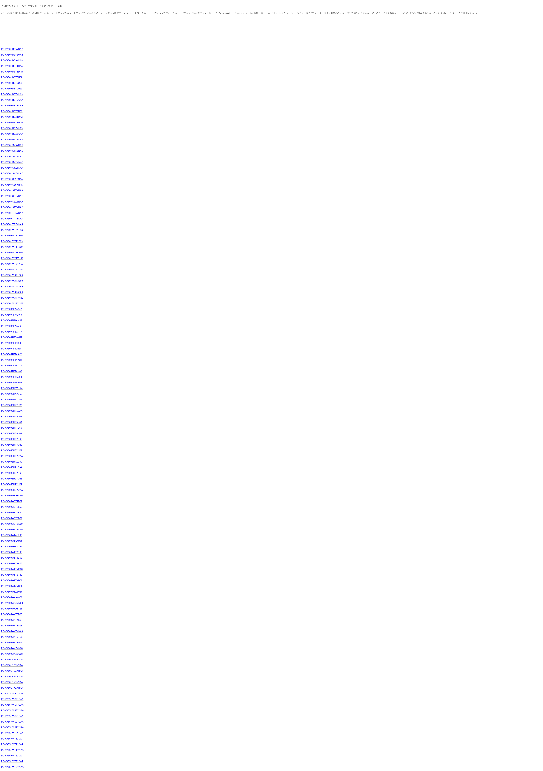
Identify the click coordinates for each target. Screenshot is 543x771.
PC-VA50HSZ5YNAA (12, 179)
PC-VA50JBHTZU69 (11, 462)
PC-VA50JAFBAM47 (11, 337)
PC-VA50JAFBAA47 (11, 332)
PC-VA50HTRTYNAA (12, 218)
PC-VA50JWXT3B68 (11, 614)
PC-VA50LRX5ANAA (12, 676)
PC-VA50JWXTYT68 (11, 637)
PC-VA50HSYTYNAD (12, 162)
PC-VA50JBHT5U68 (11, 416)
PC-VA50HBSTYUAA (12, 100)
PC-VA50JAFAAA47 (11, 309)
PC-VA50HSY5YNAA (12, 145)
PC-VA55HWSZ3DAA (12, 722)
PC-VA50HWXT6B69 (12, 292)
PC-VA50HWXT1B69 (12, 275)
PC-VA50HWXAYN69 (12, 269)
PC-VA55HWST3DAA (12, 705)
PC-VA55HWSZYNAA (12, 727)
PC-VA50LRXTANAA (12, 682)
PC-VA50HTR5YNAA (12, 213)
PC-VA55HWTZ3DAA (12, 761)
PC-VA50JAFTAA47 (11, 354)
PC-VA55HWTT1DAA (12, 739)
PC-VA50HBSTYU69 (12, 94)
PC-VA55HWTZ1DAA (12, 755)
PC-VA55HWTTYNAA (12, 750)
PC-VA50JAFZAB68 (11, 377)
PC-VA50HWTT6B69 (12, 252)
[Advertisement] (52, 31)
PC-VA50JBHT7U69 (11, 428)
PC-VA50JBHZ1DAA (11, 467)
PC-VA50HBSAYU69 (12, 60)
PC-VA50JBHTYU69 (11, 450)
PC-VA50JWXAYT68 (11, 609)
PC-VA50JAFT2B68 (11, 348)
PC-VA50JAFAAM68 (11, 326)
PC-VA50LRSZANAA (12, 671)
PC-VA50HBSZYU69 (12, 128)
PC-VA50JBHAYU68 (11, 399)
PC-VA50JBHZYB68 (11, 473)
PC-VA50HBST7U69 (11, 83)
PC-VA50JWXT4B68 (11, 620)
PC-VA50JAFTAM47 (11, 365)
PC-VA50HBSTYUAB (12, 105)
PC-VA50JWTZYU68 (11, 592)
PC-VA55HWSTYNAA (12, 710)
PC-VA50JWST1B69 (11, 501)
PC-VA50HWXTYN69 (12, 298)
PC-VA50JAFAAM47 (11, 320)
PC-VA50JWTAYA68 (11, 535)
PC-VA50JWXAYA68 (11, 597)
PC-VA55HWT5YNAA (12, 733)
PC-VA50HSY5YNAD (12, 151)
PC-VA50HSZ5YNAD (12, 185)
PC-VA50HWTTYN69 (12, 258)
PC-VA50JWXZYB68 (11, 642)
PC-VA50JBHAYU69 (11, 405)
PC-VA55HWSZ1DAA (12, 716)
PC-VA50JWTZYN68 (11, 586)
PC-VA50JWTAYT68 (11, 546)
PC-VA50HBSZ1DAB (12, 122)
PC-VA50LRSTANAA (12, 665)
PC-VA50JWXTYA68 (11, 625)
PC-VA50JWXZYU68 (12, 654)
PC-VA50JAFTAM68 (11, 371)
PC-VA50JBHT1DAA (11, 411)
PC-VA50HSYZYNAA (12, 168)
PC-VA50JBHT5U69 (11, 422)
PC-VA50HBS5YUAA (12, 49)
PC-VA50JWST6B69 (11, 518)
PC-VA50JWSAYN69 (12, 495)
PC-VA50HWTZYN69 (12, 264)
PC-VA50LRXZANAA (12, 688)
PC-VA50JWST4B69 (11, 512)
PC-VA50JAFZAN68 (11, 382)
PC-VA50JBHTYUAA (12, 456)
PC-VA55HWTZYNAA (12, 767)
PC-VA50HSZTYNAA (12, 190)
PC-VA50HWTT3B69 (12, 241)
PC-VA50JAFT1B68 (11, 343)
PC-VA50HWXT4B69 (12, 286)
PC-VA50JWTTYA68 (11, 563)
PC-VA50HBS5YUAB (12, 55)
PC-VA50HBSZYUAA (12, 134)
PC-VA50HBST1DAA (12, 66)
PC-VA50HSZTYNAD (12, 196)
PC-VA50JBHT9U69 (11, 433)
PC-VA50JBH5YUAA (12, 388)
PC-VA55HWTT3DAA (12, 744)
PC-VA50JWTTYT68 (11, 575)
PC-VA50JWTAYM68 (11, 541)
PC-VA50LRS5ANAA (12, 659)
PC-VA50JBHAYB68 (11, 394)
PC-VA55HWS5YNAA (12, 693)
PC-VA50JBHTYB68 (11, 439)
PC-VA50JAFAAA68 (11, 315)
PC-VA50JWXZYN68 (12, 648)
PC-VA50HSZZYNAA (12, 202)
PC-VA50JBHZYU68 (11, 478)
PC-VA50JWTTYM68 (12, 569)
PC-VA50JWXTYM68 (12, 631)
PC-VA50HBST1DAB (12, 72)
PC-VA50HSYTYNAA (12, 156)
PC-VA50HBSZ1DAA (12, 117)
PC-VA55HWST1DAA (12, 699)
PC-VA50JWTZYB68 (11, 580)
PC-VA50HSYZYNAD (12, 173)
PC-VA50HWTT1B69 (12, 235)
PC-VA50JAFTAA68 (11, 360)
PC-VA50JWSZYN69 (12, 529)
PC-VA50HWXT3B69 (12, 281)
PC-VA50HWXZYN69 (12, 303)
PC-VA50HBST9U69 (11, 88)
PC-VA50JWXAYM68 (12, 603)
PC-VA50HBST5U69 (11, 77)
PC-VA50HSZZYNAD (12, 207)
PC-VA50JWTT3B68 (11, 552)
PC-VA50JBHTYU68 (11, 445)
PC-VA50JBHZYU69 (11, 484)
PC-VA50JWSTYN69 (12, 524)
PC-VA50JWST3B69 (11, 507)
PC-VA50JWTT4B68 (11, 558)
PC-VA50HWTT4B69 (12, 247)
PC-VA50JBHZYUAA (12, 490)
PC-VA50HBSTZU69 (11, 111)
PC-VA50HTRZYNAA (12, 224)
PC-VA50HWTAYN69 (12, 230)
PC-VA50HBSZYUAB (12, 139)
